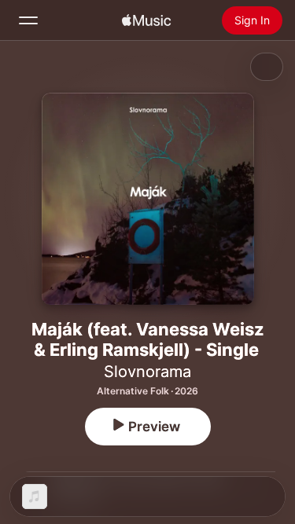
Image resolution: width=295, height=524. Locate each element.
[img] (146, 20)
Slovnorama (147, 371)
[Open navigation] (28, 20)
